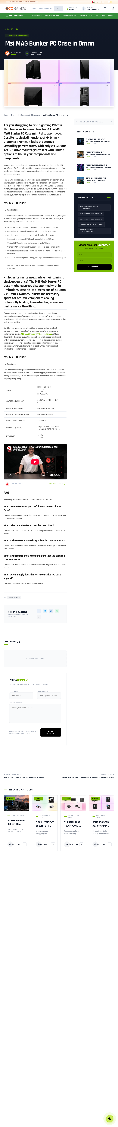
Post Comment (50, 732)
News (13, 115)
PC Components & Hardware (17, 35)
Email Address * (43, 691)
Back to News (13, 29)
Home (6, 115)
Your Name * (14, 691)
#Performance (14, 597)
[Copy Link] (39, 617)
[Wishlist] (105, 8)
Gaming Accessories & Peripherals (89, 207)
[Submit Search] (58, 8)
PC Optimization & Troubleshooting (87, 230)
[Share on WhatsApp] (57, 611)
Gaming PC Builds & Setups (91, 219)
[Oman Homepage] (16, 8)
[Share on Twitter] (45, 611)
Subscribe (93, 267)
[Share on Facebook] (39, 611)
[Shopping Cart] (113, 8)
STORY (15, 844)
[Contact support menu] (109, 1118)
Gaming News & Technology (91, 213)
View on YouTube (56, 484)
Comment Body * (16, 703)
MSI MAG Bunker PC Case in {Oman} (36, 334)
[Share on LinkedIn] (51, 611)
